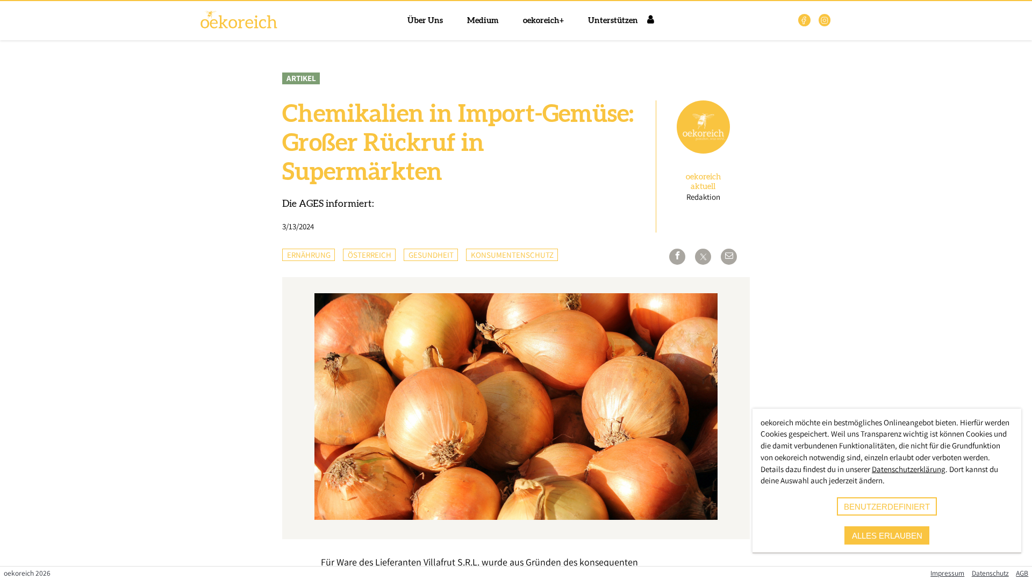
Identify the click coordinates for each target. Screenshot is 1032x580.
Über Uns (425, 21)
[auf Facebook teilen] (677, 257)
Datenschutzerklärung (908, 469)
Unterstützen (613, 21)
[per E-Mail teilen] (729, 257)
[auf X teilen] (703, 257)
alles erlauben (887, 535)
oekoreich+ (543, 21)
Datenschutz (990, 573)
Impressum (947, 573)
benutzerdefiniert (887, 506)
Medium (483, 21)
